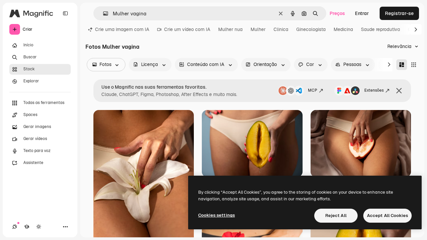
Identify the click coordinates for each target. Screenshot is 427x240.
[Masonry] (401, 64)
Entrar (362, 13)
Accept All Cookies (387, 215)
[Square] (413, 64)
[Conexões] (14, 226)
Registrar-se (399, 13)
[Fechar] (399, 91)
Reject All (336, 215)
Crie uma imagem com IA (122, 29)
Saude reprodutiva (380, 29)
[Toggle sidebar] (65, 13)
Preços (337, 13)
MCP (312, 90)
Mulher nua (230, 29)
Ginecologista (311, 29)
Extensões (374, 90)
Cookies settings (216, 215)
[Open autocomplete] (103, 13)
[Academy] (26, 226)
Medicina (343, 29)
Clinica (281, 29)
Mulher (258, 29)
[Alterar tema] (38, 226)
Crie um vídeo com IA (187, 29)
